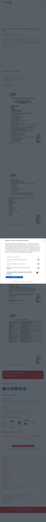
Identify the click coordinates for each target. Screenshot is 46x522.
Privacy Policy (29, 281)
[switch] (37, 260)
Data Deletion (16, 281)
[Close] (44, 241)
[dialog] (23, 261)
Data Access (23, 281)
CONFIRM (14, 277)
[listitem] (23, 257)
